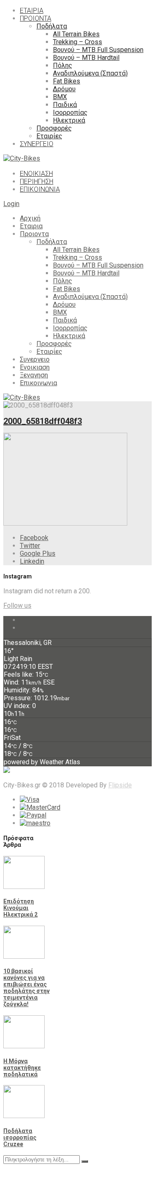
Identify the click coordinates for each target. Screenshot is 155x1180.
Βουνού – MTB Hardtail (86, 273)
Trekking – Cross (77, 257)
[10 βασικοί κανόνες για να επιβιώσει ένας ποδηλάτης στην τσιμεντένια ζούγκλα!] (24, 956)
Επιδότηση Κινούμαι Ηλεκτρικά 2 (20, 908)
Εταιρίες (49, 351)
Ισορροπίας (70, 328)
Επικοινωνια (38, 383)
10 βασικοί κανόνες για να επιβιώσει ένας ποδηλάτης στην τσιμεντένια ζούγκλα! (26, 987)
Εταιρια (31, 226)
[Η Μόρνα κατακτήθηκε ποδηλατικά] (24, 1046)
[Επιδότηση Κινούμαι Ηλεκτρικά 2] (24, 887)
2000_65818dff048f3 (42, 421)
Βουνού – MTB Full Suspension (98, 265)
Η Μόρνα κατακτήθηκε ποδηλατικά (22, 1068)
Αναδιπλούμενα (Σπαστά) (90, 297)
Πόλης (62, 281)
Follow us (17, 605)
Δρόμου (64, 304)
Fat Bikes (66, 289)
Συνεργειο (35, 359)
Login (11, 204)
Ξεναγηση (34, 375)
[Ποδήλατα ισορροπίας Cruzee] (24, 1116)
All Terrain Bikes (76, 250)
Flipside (120, 785)
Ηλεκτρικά (69, 336)
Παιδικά (65, 320)
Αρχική (30, 218)
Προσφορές (54, 344)
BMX (60, 312)
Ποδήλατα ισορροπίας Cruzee (19, 1137)
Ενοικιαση (35, 367)
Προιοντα (34, 234)
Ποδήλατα (51, 242)
